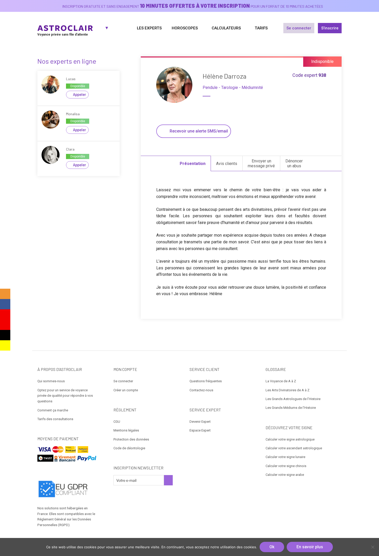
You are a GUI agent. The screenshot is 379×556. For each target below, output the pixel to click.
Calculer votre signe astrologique (290, 439)
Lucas (71, 79)
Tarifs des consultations (55, 419)
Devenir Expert (200, 422)
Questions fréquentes (206, 381)
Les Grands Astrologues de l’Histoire (293, 399)
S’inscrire (330, 28)
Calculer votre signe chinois (286, 466)
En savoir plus (309, 546)
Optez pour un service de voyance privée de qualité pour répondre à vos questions (65, 395)
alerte (199, 131)
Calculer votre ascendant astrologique (294, 448)
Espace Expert (200, 430)
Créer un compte (125, 390)
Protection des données (131, 439)
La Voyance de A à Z (281, 381)
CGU (116, 422)
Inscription (168, 480)
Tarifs (261, 28)
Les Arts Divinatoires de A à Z (287, 390)
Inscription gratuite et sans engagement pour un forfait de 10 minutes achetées (192, 6)
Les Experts (149, 28)
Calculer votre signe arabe (285, 475)
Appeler (79, 95)
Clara (70, 149)
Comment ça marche (52, 410)
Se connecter (298, 28)
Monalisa (73, 114)
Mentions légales (126, 430)
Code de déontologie (129, 448)
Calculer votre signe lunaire (285, 457)
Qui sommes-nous (51, 381)
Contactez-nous (201, 390)
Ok (271, 546)
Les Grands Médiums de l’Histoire (291, 408)
